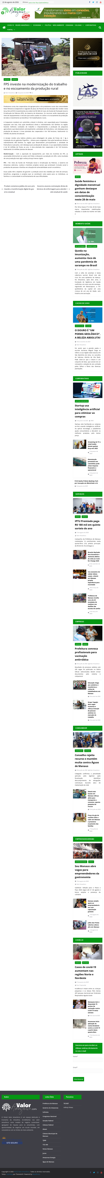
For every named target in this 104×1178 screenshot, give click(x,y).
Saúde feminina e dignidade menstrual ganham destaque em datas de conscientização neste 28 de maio (87, 190)
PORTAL (10, 30)
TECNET (66, 1103)
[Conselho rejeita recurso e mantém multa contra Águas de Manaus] (87, 740)
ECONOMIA (37, 25)
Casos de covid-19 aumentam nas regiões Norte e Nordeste (85, 972)
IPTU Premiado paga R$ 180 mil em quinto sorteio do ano (87, 524)
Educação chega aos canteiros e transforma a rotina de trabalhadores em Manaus (94, 688)
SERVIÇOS (84, 516)
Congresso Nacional (49, 1116)
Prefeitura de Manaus (50, 1103)
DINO (92, 420)
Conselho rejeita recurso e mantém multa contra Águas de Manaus (87, 760)
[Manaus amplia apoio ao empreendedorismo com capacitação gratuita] (79, 909)
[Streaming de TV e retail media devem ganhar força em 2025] (79, 448)
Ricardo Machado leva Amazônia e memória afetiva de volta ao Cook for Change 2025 (94, 556)
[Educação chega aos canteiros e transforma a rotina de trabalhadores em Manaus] (79, 690)
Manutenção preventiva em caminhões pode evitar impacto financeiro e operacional (93, 464)
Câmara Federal (48, 1125)
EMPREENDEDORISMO (81, 861)
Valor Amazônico (10, 93)
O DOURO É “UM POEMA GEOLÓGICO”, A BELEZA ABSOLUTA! (87, 334)
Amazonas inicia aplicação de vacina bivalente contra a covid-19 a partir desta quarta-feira (94, 1026)
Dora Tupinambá (81, 985)
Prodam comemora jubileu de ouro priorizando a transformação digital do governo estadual (19, 189)
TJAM (44, 1140)
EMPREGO (14, 79)
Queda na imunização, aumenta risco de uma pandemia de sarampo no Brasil (86, 258)
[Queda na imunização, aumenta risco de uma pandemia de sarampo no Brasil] (87, 235)
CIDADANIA (69, 25)
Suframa (45, 1112)
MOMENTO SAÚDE (91, 246)
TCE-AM (45, 1145)
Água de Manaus (48, 1162)
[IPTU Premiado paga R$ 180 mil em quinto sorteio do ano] (87, 506)
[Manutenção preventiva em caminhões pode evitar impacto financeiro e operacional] (79, 467)
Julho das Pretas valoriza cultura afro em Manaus (93, 925)
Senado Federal (48, 1121)
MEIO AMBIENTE (58, 25)
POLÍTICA (48, 25)
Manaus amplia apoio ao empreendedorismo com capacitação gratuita (93, 906)
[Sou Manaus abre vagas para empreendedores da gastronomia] (87, 851)
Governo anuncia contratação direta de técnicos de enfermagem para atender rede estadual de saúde (52, 189)
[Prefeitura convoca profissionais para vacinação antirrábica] (87, 633)
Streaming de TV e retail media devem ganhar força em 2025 (94, 445)
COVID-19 (10, 25)
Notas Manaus (48, 1149)
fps (32, 93)
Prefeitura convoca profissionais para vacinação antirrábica (86, 654)
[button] (2, 12)
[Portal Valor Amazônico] (4, 27)
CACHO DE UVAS (79, 326)
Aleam (45, 1129)
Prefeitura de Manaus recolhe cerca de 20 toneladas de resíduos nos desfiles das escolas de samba (94, 602)
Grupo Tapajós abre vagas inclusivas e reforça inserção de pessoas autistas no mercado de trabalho (93, 709)
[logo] (19, 1103)
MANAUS (78, 516)
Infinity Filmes (68, 1107)
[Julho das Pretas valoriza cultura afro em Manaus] (79, 927)
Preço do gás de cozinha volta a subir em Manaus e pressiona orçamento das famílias (94, 820)
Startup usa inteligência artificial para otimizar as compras (87, 411)
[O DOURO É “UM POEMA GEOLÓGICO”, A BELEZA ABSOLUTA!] (87, 315)
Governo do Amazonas (50, 1108)
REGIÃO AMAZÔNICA (22, 25)
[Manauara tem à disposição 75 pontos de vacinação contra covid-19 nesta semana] (79, 1009)
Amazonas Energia (49, 1157)
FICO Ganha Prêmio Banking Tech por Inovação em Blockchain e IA (86, 482)
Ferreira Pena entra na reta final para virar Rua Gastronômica (40, 3)
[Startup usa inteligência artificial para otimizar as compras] (87, 390)
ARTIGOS (78, 177)
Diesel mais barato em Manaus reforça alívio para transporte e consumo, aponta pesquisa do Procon (94, 799)
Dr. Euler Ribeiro (80, 246)
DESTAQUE (7, 79)
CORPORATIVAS (90, 25)
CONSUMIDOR (79, 750)
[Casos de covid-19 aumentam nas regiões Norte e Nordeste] (87, 952)
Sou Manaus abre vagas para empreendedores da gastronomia (87, 871)
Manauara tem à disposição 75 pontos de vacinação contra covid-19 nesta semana (94, 1007)
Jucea (44, 1153)
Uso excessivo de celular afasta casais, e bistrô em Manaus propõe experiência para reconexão (94, 578)
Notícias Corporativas (82, 401)
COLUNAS (78, 25)
